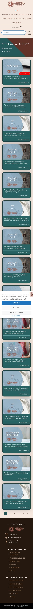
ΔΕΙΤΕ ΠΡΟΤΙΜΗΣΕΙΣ (16, 312)
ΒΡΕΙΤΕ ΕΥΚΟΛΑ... (18, 18)
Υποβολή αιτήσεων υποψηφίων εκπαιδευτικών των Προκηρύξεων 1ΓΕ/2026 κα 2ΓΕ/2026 (14, 248)
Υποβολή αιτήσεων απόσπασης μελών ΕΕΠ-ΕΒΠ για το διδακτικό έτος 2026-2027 (16, 220)
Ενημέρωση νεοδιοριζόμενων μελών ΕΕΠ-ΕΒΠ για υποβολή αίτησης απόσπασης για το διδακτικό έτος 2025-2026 (15, 504)
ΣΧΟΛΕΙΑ (4, 14)
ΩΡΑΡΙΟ (28, 18)
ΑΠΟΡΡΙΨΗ (16, 308)
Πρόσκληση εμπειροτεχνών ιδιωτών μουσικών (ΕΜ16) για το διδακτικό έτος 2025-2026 (16, 446)
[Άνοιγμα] (29, 32)
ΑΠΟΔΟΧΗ (16, 303)
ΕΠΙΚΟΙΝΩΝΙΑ (15, 22)
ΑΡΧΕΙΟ (27, 14)
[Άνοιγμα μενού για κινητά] (20, 27)
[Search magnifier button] (24, 32)
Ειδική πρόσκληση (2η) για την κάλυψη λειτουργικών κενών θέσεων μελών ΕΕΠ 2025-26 (16, 390)
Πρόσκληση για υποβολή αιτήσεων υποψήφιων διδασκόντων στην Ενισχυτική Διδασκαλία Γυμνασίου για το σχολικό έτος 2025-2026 (16, 334)
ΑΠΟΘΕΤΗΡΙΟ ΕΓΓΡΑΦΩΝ (16, 14)
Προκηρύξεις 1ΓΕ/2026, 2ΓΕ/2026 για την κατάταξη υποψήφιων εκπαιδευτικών (15, 276)
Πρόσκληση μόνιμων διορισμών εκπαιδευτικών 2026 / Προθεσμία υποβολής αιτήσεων (14, 107)
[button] (30, 293)
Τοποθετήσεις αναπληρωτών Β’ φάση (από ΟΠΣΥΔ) (16, 474)
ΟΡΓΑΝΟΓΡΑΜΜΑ (6, 18)
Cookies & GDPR (16, 315)
